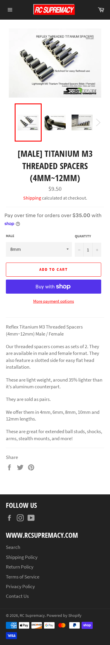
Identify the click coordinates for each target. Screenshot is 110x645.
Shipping (32, 198)
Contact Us (17, 596)
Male (10, 236)
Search (13, 547)
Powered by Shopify (64, 615)
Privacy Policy (20, 586)
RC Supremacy (32, 615)
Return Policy (19, 567)
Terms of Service (22, 576)
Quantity (83, 236)
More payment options (53, 301)
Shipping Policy (22, 557)
